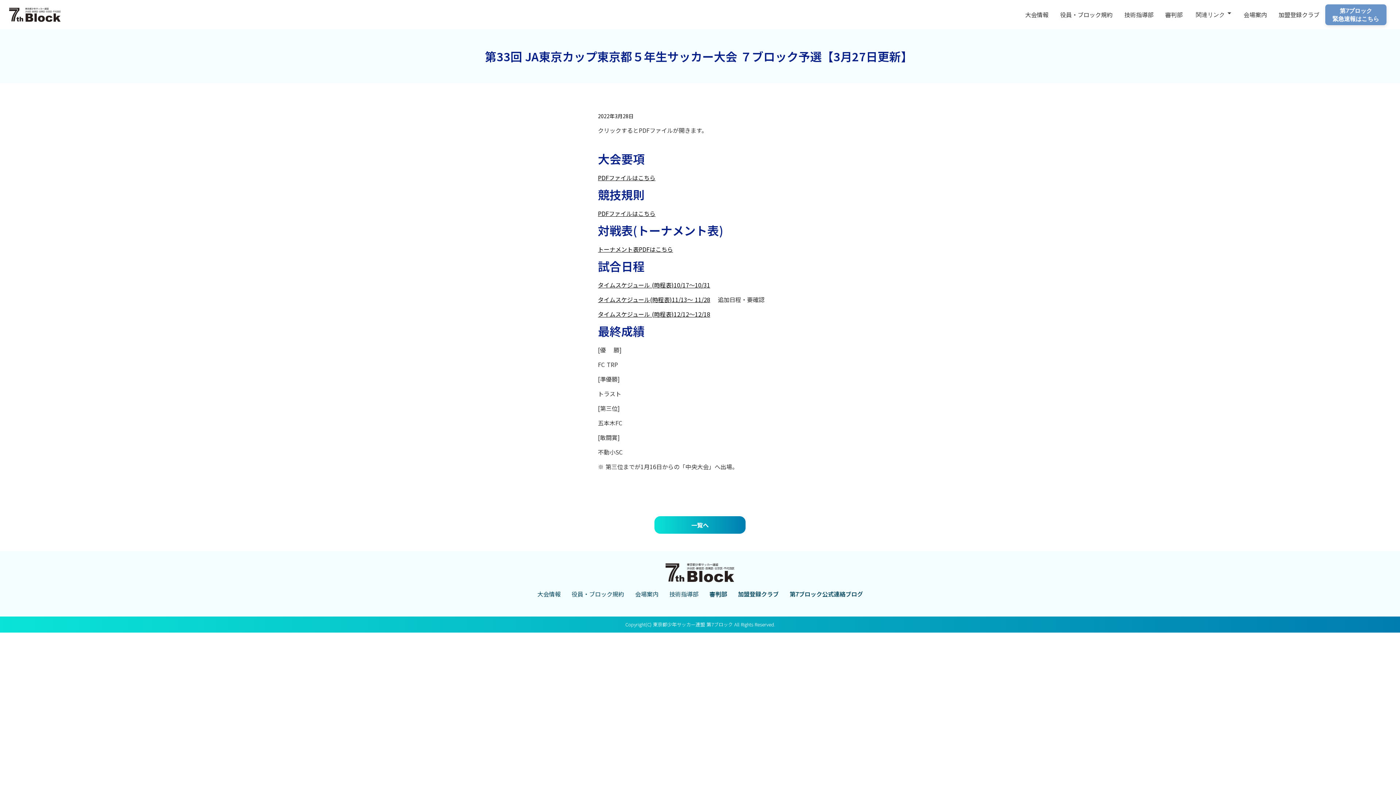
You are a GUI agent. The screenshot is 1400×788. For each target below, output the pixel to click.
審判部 (1174, 14)
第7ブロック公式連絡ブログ (826, 594)
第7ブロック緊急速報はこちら (1356, 14)
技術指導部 (1139, 14)
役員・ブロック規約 (1086, 14)
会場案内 (1255, 14)
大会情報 (1037, 14)
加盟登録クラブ (758, 594)
